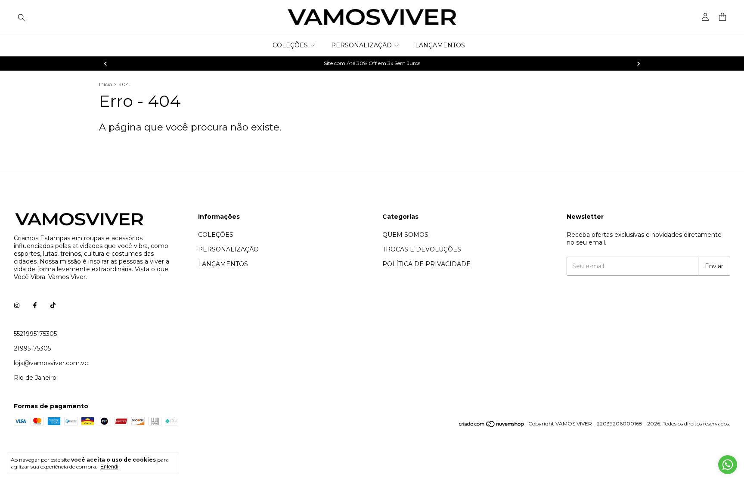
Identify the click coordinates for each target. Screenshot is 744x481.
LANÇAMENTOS (440, 45)
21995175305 (32, 348)
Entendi (109, 467)
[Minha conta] (705, 17)
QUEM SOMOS (405, 235)
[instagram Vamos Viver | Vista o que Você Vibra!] (17, 305)
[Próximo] (638, 63)
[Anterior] (105, 63)
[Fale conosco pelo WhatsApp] (727, 464)
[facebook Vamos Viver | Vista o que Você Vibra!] (35, 305)
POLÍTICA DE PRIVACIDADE (426, 264)
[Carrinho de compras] (722, 17)
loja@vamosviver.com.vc (51, 363)
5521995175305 (35, 334)
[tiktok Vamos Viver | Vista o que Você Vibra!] (53, 305)
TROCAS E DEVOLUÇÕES (421, 249)
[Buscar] (21, 17)
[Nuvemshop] (492, 425)
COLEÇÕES (290, 45)
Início (105, 84)
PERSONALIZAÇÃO (361, 45)
